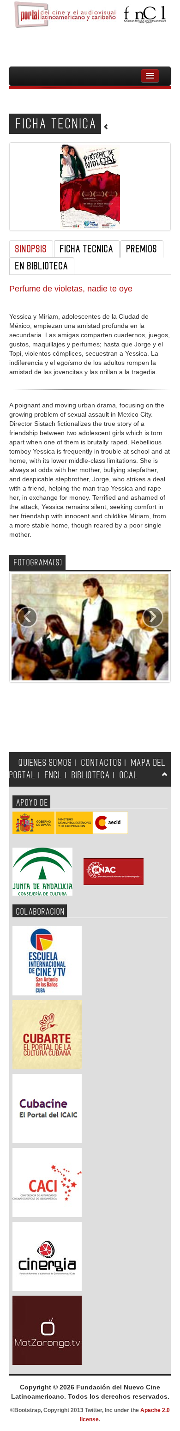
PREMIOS (141, 249)
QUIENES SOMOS (45, 763)
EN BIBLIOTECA (41, 266)
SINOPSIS (31, 249)
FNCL (53, 775)
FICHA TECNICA (87, 249)
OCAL (129, 775)
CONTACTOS (101, 763)
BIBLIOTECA (91, 775)
